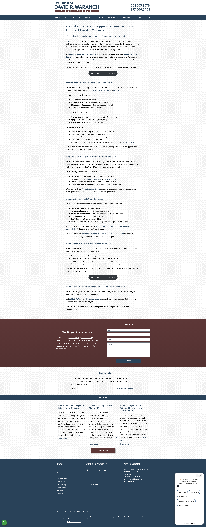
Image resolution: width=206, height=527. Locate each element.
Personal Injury (62, 485)
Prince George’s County (91, 189)
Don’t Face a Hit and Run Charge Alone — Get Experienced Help (95, 286)
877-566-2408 (86, 337)
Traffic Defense (62, 479)
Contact (60, 494)
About (59, 473)
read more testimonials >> (125, 388)
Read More (77, 435)
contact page (80, 340)
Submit (128, 361)
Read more (62, 439)
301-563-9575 (74, 299)
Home (59, 470)
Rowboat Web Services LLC (74, 522)
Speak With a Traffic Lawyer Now (103, 73)
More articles (103, 451)
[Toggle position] (197, 475)
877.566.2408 (140, 9)
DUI (58, 476)
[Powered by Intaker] (192, 523)
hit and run (71, 41)
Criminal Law (61, 482)
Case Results (61, 488)
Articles (60, 491)
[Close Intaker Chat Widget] (200, 475)
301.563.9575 (140, 5)
